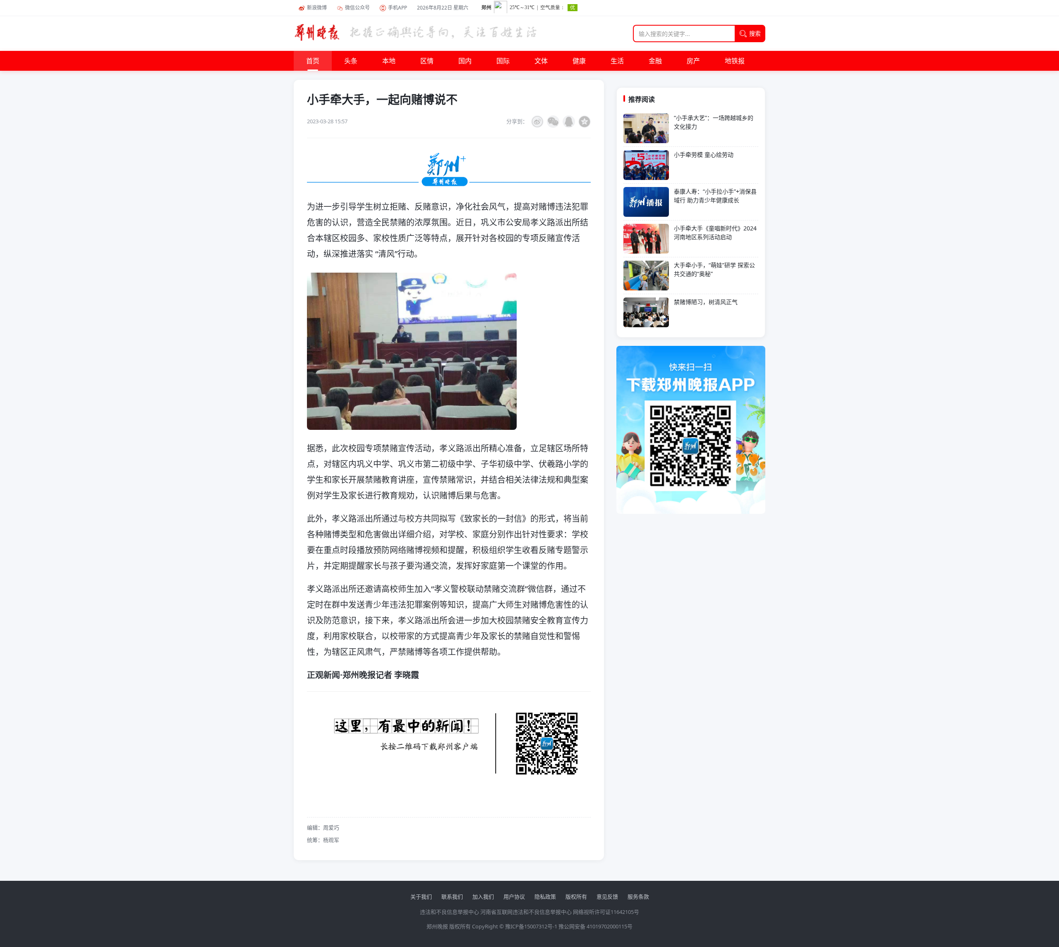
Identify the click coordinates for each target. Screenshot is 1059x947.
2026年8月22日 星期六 (442, 7)
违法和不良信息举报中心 (449, 912)
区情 (427, 60)
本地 (388, 60)
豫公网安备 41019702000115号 (595, 926)
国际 (503, 60)
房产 (693, 60)
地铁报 (735, 60)
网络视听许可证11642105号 (606, 912)
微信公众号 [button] (357, 7)
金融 (655, 60)
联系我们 (452, 896)
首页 (312, 60)
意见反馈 (607, 896)
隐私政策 (545, 896)
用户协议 (514, 896)
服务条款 (638, 896)
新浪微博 (317, 7)
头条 (350, 60)
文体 (541, 60)
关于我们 (421, 896)
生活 (617, 60)
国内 (465, 60)
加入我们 (483, 896)
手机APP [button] (397, 7)
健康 (579, 60)
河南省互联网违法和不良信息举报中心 (526, 912)
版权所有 (576, 896)
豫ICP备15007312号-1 (531, 926)
